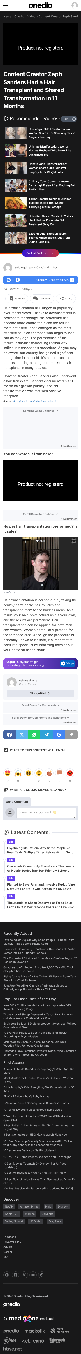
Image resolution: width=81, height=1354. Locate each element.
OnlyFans (47, 1213)
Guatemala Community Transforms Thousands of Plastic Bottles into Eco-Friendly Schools (40, 868)
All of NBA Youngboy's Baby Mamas (26, 1096)
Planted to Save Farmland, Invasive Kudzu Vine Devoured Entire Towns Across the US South (41, 886)
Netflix (9, 1206)
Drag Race (54, 1221)
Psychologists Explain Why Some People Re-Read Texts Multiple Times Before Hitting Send (40, 850)
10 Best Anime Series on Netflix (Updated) (30, 1150)
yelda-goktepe (36, 267)
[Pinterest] (41, 1274)
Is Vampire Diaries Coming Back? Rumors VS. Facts (36, 1103)
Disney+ (63, 1206)
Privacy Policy (12, 1241)
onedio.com (9, 592)
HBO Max (36, 1221)
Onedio (19, 16)
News (7, 16)
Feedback (9, 1236)
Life (11, 841)
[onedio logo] (38, 1304)
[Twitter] (24, 1274)
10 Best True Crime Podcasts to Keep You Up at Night (37, 1157)
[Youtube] (33, 1274)
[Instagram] (6, 1274)
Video (31, 16)
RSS (5, 1256)
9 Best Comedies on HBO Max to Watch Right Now (35, 1134)
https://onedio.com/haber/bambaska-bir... (36, 401)
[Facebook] (15, 1274)
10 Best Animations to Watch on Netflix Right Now (34, 1172)
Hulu (48, 1206)
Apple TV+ (11, 1213)
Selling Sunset (14, 1221)
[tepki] (7, 773)
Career (7, 1251)
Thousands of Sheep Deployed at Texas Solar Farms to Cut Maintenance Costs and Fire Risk (40, 905)
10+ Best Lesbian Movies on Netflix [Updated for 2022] (38, 1188)
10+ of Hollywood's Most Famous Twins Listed (32, 1109)
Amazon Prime (29, 1206)
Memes (30, 1213)
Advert (7, 1246)
